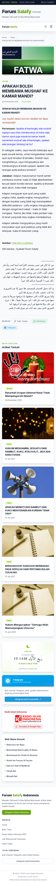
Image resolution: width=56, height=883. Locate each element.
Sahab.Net (11, 771)
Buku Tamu (7, 829)
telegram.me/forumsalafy (26, 699)
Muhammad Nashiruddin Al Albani (22, 750)
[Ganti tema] (45, 27)
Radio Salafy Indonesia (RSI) (14, 834)
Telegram (11, 327)
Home (4, 37)
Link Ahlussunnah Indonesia (14, 839)
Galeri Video (7, 844)
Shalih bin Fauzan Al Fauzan (19, 760)
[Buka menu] (51, 27)
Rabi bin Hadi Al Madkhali (18, 766)
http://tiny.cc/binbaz (22, 243)
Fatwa (12, 37)
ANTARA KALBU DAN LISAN (22, 2)
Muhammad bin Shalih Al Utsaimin (22, 755)
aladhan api (33, 669)
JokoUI (35, 877)
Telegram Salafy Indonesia (16, 812)
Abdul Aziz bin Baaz (15, 745)
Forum (9, 26)
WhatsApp (41, 321)
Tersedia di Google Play (30, 726)
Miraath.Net (12, 776)
